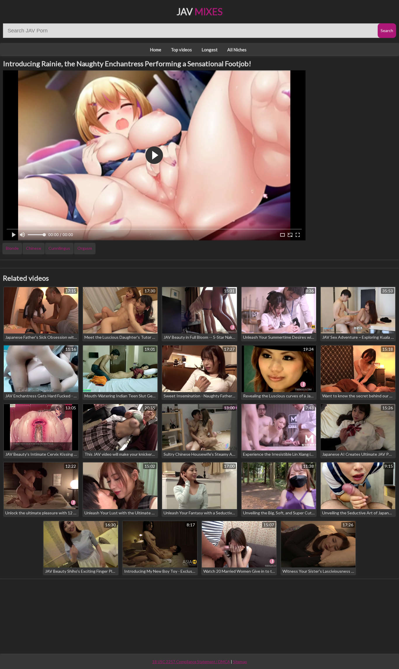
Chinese (33, 248)
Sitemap (240, 661)
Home (155, 49)
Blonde (12, 248)
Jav (200, 11)
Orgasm (84, 248)
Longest (210, 49)
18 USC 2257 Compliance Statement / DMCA (191, 661)
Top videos (181, 49)
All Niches (237, 49)
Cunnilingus (59, 248)
